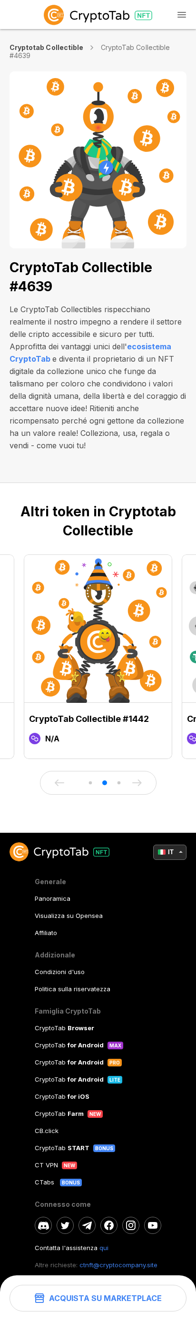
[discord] (43, 1225)
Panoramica (52, 898)
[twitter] (65, 1225)
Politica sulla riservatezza (72, 989)
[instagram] (130, 1225)
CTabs (45, 1182)
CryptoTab (64, 1028)
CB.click (47, 1130)
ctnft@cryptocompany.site (118, 1265)
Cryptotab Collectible (46, 47)
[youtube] (152, 1225)
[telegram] (87, 1225)
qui (103, 1248)
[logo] (98, 14)
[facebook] (109, 1225)
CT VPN (46, 1165)
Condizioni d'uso (60, 972)
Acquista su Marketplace (105, 1298)
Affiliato (46, 933)
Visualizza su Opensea (69, 915)
